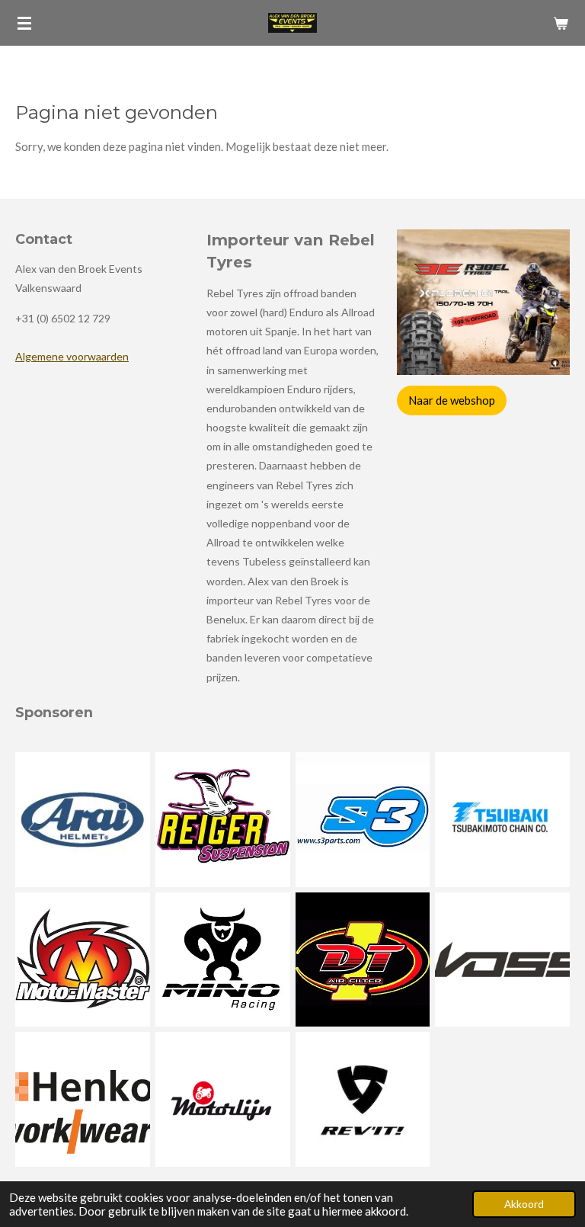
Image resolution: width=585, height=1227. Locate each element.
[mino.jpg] (222, 959)
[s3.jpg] (362, 819)
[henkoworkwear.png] (83, 1100)
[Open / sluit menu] (24, 23)
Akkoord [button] (524, 1204)
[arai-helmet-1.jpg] (83, 819)
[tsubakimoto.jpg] (503, 819)
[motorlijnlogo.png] (222, 1100)
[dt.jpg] (362, 959)
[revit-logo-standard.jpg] (362, 1100)
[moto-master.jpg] (83, 959)
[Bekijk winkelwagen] (560, 23)
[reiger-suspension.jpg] (222, 819)
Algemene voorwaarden (72, 356)
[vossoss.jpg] (503, 959)
